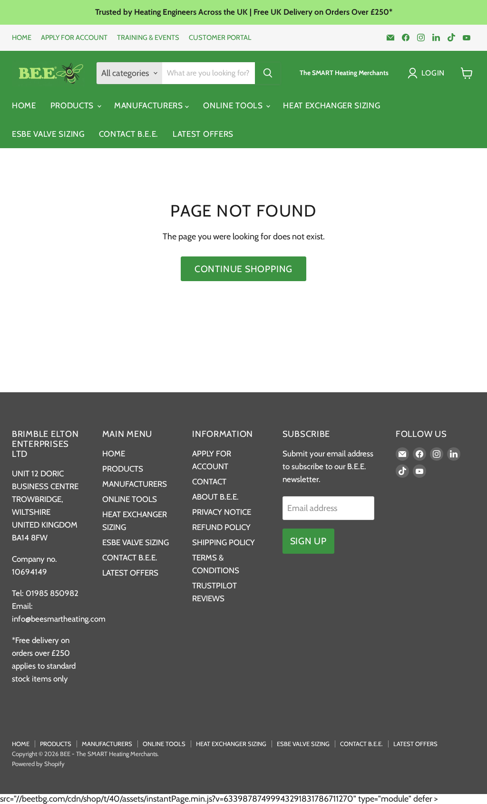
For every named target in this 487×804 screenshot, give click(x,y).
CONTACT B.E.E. (129, 134)
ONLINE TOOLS (234, 105)
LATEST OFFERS (203, 134)
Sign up (308, 541)
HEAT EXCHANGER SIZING (331, 105)
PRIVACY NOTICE (221, 512)
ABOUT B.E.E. (215, 496)
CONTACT (209, 481)
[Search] (268, 73)
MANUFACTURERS (149, 105)
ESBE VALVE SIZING (48, 134)
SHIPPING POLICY (223, 542)
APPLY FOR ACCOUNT (74, 38)
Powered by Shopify (38, 763)
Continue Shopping (243, 268)
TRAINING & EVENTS (148, 38)
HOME (21, 38)
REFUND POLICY (221, 527)
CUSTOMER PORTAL (220, 38)
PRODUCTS (73, 105)
